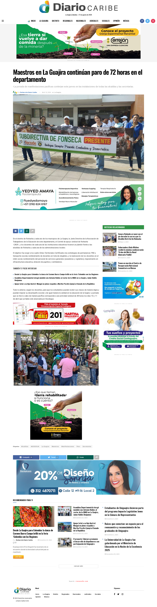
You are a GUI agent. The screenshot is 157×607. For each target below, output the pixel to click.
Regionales (68, 20)
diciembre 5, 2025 (112, 519)
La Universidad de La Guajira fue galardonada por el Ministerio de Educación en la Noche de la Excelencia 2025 (123, 545)
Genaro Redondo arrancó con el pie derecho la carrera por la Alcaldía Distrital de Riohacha (130, 236)
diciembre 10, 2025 (81, 547)
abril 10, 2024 (46, 92)
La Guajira (43, 20)
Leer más (18, 557)
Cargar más (78, 566)
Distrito (55, 20)
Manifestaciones (67, 446)
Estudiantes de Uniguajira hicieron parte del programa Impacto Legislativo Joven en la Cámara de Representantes (124, 511)
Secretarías (87, 446)
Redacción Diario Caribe (28, 92)
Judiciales (94, 20)
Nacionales (81, 20)
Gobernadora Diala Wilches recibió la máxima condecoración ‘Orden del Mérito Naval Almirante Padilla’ (131, 251)
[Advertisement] (123, 381)
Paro (78, 446)
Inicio (33, 20)
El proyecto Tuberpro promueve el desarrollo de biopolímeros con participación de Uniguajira (86, 541)
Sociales (106, 20)
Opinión (116, 20)
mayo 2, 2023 (123, 242)
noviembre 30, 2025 (112, 554)
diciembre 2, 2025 (112, 535)
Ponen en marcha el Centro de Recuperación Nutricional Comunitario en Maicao (129, 265)
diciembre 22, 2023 (125, 271)
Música (126, 20)
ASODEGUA (35, 446)
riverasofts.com (82, 581)
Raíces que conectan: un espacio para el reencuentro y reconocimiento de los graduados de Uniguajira (124, 527)
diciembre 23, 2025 (45, 540)
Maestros (55, 446)
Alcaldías (24, 446)
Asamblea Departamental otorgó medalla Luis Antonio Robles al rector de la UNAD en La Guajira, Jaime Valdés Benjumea (56, 279)
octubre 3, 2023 (124, 258)
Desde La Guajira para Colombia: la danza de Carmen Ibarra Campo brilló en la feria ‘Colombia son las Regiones (56, 274)
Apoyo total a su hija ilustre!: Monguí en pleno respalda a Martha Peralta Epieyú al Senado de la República (55, 283)
